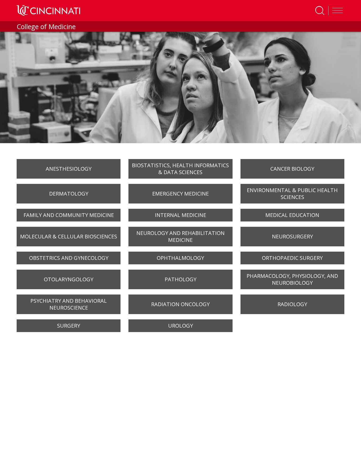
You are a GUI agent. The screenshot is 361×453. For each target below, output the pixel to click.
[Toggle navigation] (336, 10)
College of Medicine (46, 26)
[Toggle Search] (320, 10)
